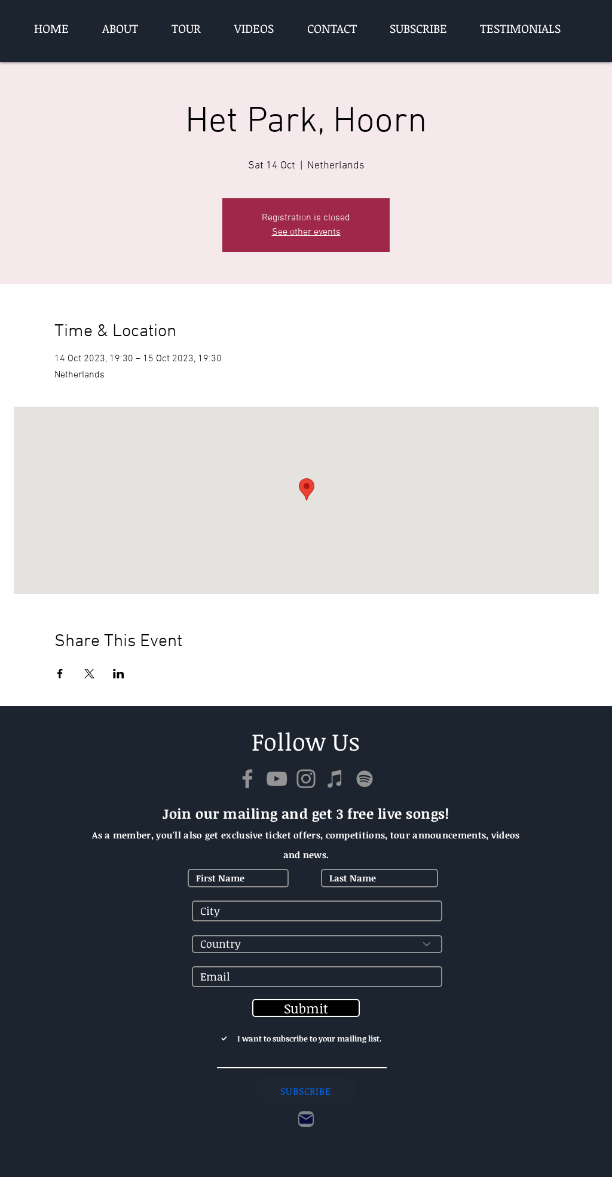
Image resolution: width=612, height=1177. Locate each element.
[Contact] (306, 1119)
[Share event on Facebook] (60, 673)
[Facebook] (247, 778)
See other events (306, 232)
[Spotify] (364, 778)
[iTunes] (335, 778)
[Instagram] (306, 778)
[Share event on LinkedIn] (118, 673)
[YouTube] (276, 778)
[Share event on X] (89, 673)
